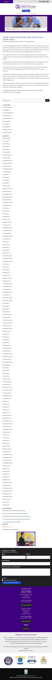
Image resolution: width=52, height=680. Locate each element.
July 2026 (6, 140)
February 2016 (7, 448)
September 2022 (7, 261)
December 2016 (7, 420)
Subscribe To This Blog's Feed (11, 529)
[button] (3, 661)
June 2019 (6, 336)
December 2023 (7, 227)
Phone (28, 554)
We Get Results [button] (26, 10)
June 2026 (6, 143)
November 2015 (7, 457)
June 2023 (6, 244)
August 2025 (6, 171)
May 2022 (6, 269)
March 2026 (6, 152)
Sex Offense (6, 126)
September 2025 (7, 168)
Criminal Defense (7, 112)
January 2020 (6, 317)
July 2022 (6, 264)
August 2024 (6, 205)
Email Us (26, 625)
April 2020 (6, 308)
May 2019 (6, 339)
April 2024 (6, 216)
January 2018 (6, 384)
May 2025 (6, 180)
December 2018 (7, 353)
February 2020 (7, 314)
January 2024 (6, 224)
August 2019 (6, 331)
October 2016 (7, 426)
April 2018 (6, 376)
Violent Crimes (30, 41)
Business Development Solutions (31, 677)
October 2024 (7, 199)
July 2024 (6, 208)
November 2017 (7, 390)
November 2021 (7, 286)
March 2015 (6, 479)
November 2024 (7, 196)
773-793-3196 (44, 1)
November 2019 (7, 322)
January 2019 (6, 350)
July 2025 (6, 174)
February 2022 (7, 278)
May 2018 (6, 373)
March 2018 (6, 378)
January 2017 (6, 418)
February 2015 (7, 482)
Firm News (6, 124)
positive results (22, 650)
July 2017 (6, 401)
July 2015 (6, 468)
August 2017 (6, 398)
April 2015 (6, 476)
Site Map (16, 677)
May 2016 (6, 440)
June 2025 (6, 177)
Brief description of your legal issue (11, 566)
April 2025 (6, 182)
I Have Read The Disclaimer (10, 580)
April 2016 (6, 443)
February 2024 (7, 222)
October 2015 (7, 460)
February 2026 (7, 155)
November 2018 (7, 356)
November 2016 (7, 423)
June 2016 (6, 437)
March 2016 (6, 446)
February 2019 (7, 348)
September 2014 (7, 496)
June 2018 (6, 370)
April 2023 (6, 250)
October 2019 (7, 325)
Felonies (5, 121)
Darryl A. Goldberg (13, 41)
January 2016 (6, 451)
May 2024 (6, 213)
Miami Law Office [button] (26, 621)
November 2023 (7, 230)
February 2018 (7, 381)
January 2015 (6, 485)
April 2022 (6, 272)
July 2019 (6, 334)
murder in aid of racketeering (24, 57)
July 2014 (6, 502)
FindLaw (40, 677)
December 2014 (7, 488)
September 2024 (7, 202)
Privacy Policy (21, 677)
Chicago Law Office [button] (26, 605)
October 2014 (7, 493)
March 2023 (6, 252)
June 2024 (6, 210)
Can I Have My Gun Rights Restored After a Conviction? (16, 513)
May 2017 (6, 406)
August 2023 (6, 238)
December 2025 (7, 160)
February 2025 (7, 188)
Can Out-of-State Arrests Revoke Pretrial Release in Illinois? (17, 519)
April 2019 (6, 342)
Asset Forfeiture (7, 107)
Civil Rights (6, 110)
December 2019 (7, 320)
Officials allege (19, 69)
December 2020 (7, 297)
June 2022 (6, 266)
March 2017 (6, 412)
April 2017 (6, 409)
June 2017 (6, 404)
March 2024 (6, 219)
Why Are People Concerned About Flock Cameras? (14, 510)
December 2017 (7, 387)
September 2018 (7, 362)
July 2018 (6, 367)
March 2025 (6, 185)
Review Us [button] (25, 628)
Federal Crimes (7, 118)
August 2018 (6, 364)
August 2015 (6, 465)
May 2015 (6, 474)
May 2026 (6, 146)
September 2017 (7, 395)
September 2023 (7, 236)
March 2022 (6, 275)
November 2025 (7, 163)
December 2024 (7, 194)
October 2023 (7, 233)
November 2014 (7, 490)
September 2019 (7, 328)
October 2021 (7, 289)
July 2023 (6, 241)
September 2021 (7, 292)
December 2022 (7, 255)
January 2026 (6, 157)
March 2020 (6, 311)
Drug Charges (7, 115)
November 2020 (7, 300)
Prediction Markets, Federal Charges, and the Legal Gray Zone (17, 516)
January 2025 (6, 191)
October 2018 (7, 359)
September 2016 (7, 429)
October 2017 (7, 392)
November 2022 (7, 258)
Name (3, 554)
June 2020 (6, 303)
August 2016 (6, 432)
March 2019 (6, 345)
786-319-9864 (27, 616)
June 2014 (6, 504)
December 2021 (7, 283)
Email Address (6, 560)
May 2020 (6, 306)
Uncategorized (7, 129)
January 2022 (6, 280)
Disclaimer (4, 577)
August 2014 (6, 499)
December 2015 (7, 454)
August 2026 (6, 138)
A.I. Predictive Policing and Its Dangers (12, 521)
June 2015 (6, 471)
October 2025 (7, 166)
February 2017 (7, 415)
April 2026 (6, 149)
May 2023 (6, 247)
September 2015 (7, 462)
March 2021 (6, 294)
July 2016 (6, 434)
